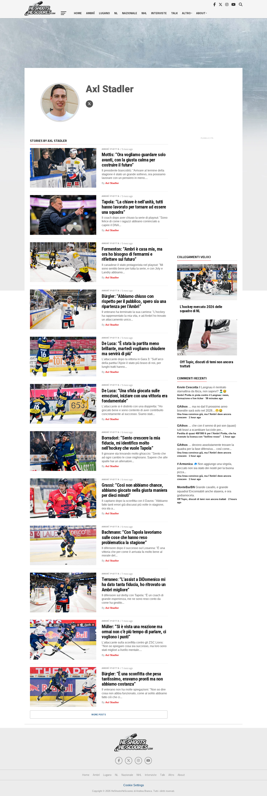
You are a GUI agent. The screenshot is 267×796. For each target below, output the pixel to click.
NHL (144, 13)
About (200, 13)
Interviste (159, 13)
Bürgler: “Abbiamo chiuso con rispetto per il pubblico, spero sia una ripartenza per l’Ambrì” (134, 301)
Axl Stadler (112, 183)
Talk (174, 13)
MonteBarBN (186, 487)
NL (116, 13)
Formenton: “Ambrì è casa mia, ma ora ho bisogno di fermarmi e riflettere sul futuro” (132, 254)
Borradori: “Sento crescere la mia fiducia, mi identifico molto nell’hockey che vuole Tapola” (131, 443)
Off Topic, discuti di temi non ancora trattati (206, 364)
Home (78, 13)
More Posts (99, 714)
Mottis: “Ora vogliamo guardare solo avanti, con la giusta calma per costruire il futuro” (133, 159)
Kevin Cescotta (187, 387)
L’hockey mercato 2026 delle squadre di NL (201, 309)
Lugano (104, 13)
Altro (186, 13)
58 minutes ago (214, 398)
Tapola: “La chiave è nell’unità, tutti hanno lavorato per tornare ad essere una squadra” (134, 206)
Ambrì (90, 13)
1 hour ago (195, 417)
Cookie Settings (133, 785)
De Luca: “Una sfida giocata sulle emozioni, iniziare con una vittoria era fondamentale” (134, 395)
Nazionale (129, 13)
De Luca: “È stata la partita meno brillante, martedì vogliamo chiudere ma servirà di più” (133, 348)
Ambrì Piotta (110, 149)
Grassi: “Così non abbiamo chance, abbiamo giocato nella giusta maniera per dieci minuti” (134, 490)
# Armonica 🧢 (187, 463)
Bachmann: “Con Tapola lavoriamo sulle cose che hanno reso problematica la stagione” (131, 537)
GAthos (182, 406)
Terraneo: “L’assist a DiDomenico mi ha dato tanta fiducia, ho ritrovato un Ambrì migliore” (134, 584)
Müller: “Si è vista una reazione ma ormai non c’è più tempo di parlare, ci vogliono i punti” (134, 631)
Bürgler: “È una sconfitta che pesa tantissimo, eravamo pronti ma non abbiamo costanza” (132, 678)
